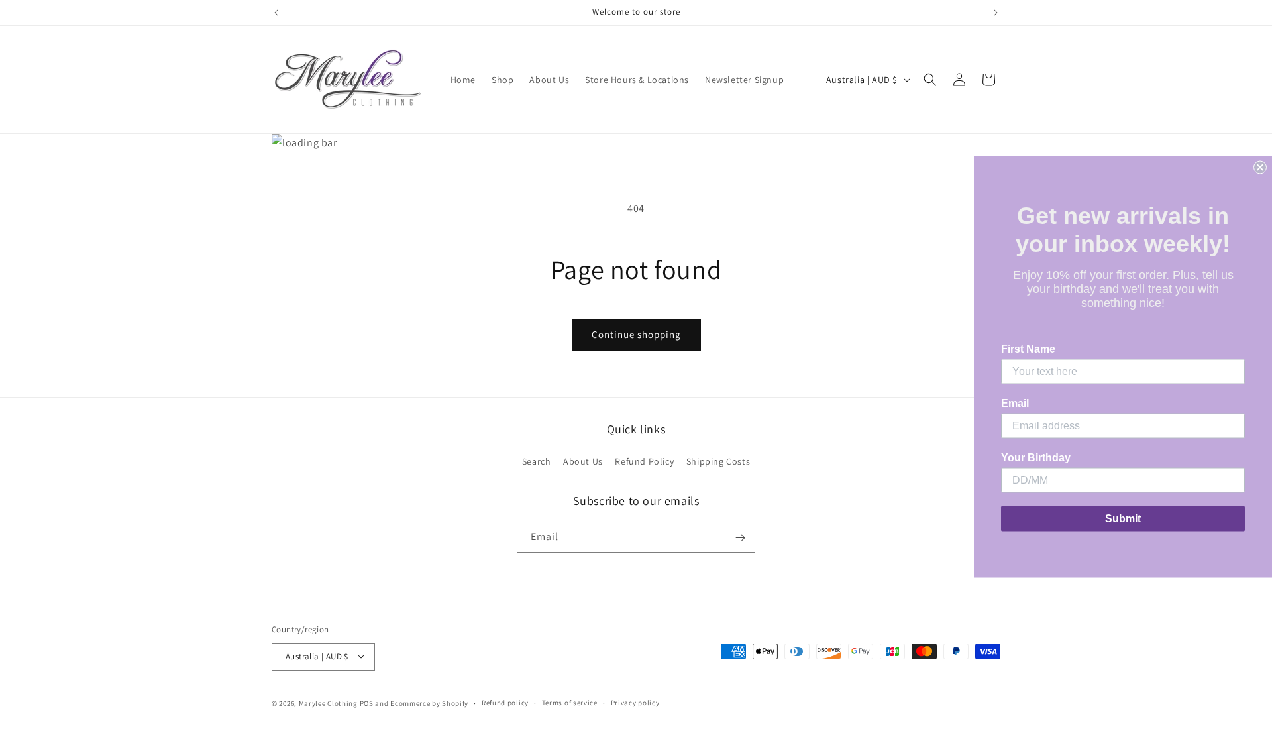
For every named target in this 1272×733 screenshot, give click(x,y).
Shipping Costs (718, 461)
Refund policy (505, 702)
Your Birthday (1036, 457)
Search (536, 461)
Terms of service (570, 702)
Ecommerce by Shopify (429, 702)
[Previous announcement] (276, 12)
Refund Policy (644, 461)
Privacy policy (635, 702)
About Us (583, 461)
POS (367, 702)
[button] (930, 79)
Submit (1123, 518)
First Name (1028, 349)
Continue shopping (636, 334)
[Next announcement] (995, 12)
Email (1015, 403)
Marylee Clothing (328, 702)
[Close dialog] (1260, 167)
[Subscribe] (740, 537)
